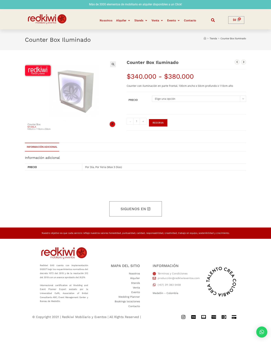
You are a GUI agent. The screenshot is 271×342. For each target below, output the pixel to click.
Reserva (158, 122)
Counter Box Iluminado (233, 38)
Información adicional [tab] (42, 146)
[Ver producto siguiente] (243, 62)
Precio (133, 100)
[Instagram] (183, 317)
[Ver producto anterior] (237, 62)
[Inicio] (205, 38)
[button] (123, 20)
